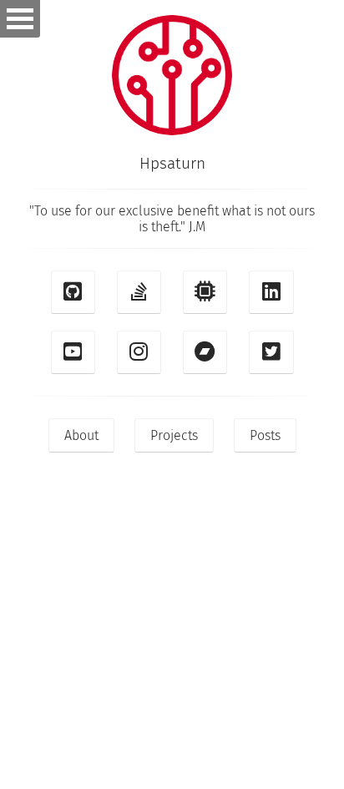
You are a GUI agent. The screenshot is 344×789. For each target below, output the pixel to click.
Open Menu (20, 19)
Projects (174, 435)
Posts (265, 435)
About (81, 435)
